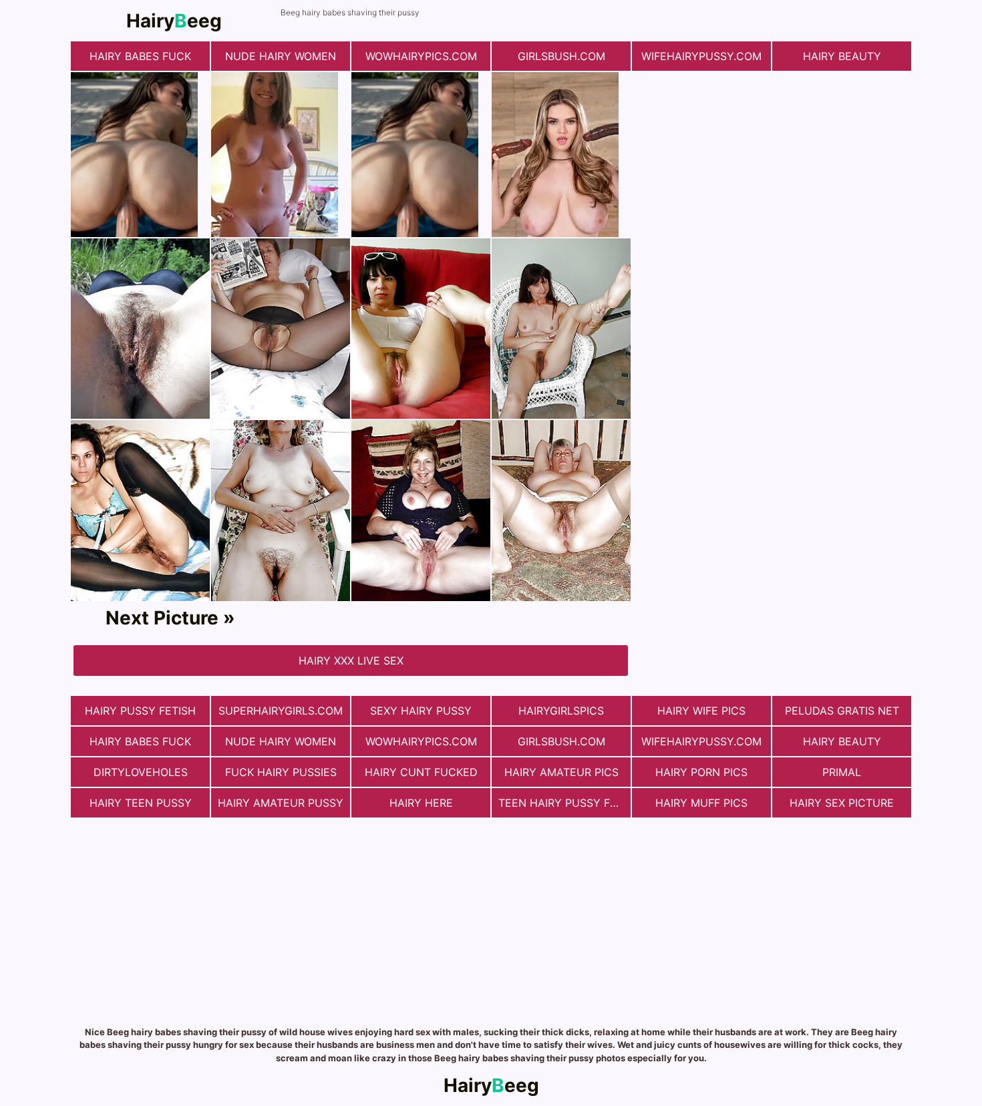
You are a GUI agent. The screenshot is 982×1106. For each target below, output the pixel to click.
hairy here (421, 802)
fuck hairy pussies (281, 772)
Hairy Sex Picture (842, 802)
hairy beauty (842, 56)
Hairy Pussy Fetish (140, 710)
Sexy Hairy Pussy (421, 710)
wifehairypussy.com (701, 56)
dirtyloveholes (141, 772)
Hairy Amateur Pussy (280, 802)
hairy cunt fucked (421, 772)
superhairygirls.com (280, 710)
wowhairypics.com (421, 56)
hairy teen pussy (141, 802)
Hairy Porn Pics (701, 772)
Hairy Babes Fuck (140, 56)
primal (841, 772)
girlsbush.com (561, 56)
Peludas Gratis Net (842, 710)
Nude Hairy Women (280, 56)
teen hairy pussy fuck (564, 802)
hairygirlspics (561, 710)
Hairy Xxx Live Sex (351, 660)
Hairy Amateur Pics (561, 772)
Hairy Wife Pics (701, 710)
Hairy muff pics (701, 802)
